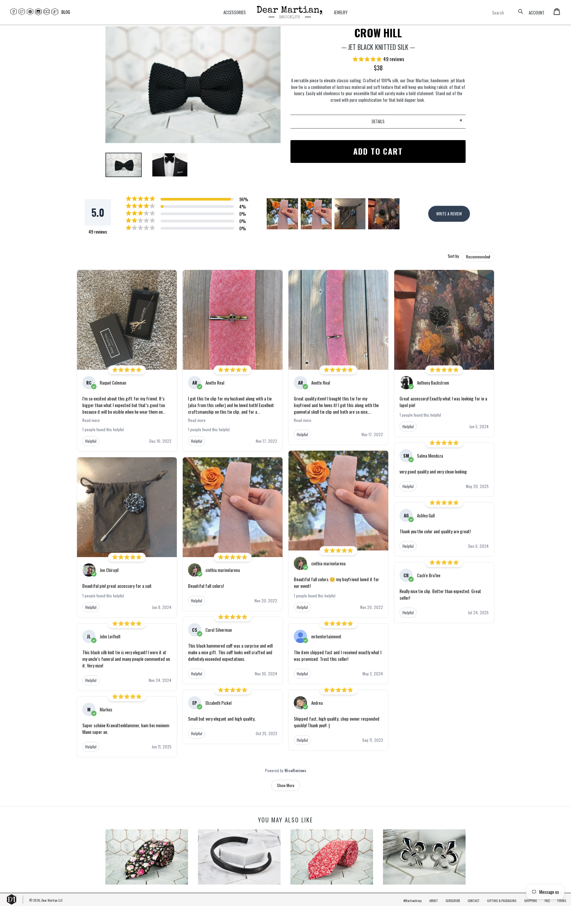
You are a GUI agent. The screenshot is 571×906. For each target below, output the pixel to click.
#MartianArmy (412, 900)
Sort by (453, 256)
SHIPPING (530, 900)
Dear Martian (49, 900)
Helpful (90, 441)
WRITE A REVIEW (449, 213)
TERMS (561, 900)
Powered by (285, 770)
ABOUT (433, 900)
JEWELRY (341, 12)
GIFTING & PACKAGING (501, 900)
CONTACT (473, 900)
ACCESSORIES (234, 12)
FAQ (547, 900)
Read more (91, 420)
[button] (378, 59)
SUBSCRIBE (452, 900)
